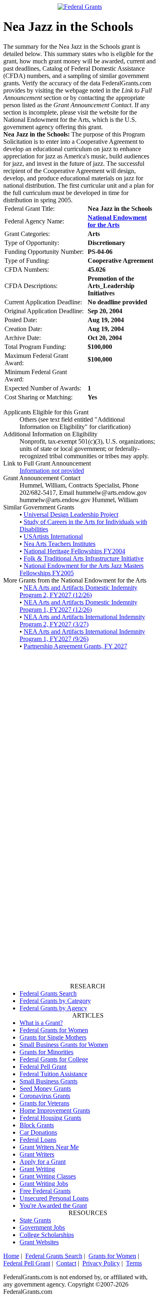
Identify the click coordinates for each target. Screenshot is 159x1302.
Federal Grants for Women (54, 1030)
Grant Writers (37, 1154)
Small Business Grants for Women (64, 1044)
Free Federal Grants (45, 1190)
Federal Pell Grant (43, 1066)
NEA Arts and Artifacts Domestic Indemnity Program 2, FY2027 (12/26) (78, 591)
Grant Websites (39, 1242)
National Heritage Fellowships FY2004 (74, 551)
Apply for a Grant (43, 1161)
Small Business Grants (48, 1081)
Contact (66, 1263)
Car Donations (38, 1132)
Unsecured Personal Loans (54, 1198)
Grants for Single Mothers (53, 1037)
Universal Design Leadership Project (71, 514)
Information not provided (52, 470)
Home (11, 1255)
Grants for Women (112, 1255)
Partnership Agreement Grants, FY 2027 (75, 646)
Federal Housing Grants (50, 1117)
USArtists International (53, 536)
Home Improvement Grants (55, 1110)
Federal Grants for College (54, 1059)
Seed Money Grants (45, 1088)
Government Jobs (42, 1227)
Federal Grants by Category (55, 1000)
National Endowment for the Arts (117, 221)
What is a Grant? (41, 1022)
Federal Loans (38, 1139)
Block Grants (37, 1125)
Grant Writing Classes (48, 1176)
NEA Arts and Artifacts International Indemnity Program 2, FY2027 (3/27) (82, 620)
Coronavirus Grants (45, 1095)
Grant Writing (37, 1169)
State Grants (35, 1220)
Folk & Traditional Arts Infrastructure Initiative (84, 558)
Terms (134, 1263)
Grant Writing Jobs (44, 1183)
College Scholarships (47, 1234)
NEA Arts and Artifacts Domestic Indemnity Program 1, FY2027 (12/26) (78, 606)
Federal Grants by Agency (53, 1008)
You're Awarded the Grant (53, 1205)
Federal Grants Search (48, 993)
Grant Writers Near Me (49, 1147)
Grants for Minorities (46, 1052)
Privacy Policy (101, 1263)
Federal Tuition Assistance (53, 1073)
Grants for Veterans (44, 1103)
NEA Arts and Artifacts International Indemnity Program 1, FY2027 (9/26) (82, 635)
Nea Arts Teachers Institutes (59, 543)
